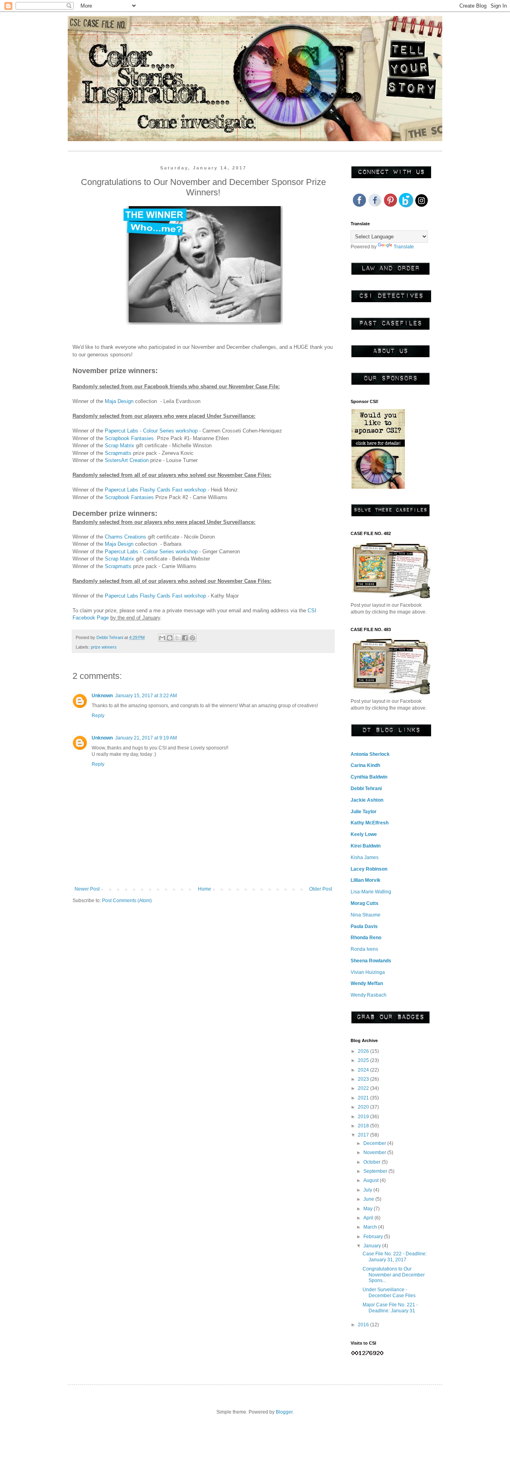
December (375, 1143)
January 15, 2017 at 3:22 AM (146, 695)
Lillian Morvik (366, 880)
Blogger (284, 1412)
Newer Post (87, 889)
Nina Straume (366, 915)
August (371, 1180)
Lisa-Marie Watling (371, 892)
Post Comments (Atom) (127, 900)
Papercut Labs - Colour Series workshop (151, 431)
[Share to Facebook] (185, 638)
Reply (98, 715)
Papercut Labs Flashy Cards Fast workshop (155, 490)
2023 (364, 1079)
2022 (364, 1088)
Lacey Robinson (369, 869)
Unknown (102, 695)
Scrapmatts (119, 453)
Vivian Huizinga (368, 972)
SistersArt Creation (127, 460)
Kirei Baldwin (366, 846)
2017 (364, 1135)
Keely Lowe (364, 834)
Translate (404, 247)
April (369, 1218)
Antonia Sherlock (370, 754)
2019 (364, 1116)
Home (204, 889)
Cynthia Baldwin (369, 777)
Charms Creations (125, 537)
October (372, 1162)
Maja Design (119, 401)
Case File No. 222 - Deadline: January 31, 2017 (395, 1256)
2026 (364, 1051)
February (373, 1236)
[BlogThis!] (170, 638)
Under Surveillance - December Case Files (389, 1292)
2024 (364, 1070)
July (368, 1190)
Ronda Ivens (364, 949)
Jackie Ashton (367, 800)
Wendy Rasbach (368, 995)
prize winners (104, 647)
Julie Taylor (364, 811)
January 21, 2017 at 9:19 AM (146, 738)
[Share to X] (177, 638)
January (372, 1246)
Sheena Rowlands (371, 961)
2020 (364, 1107)
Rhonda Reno (366, 937)
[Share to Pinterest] (192, 638)
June (369, 1199)
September (375, 1171)
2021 (364, 1098)
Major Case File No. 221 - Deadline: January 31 (390, 1307)
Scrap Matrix (119, 445)
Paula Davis (364, 926)
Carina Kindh (365, 765)
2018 (364, 1126)
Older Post (320, 889)
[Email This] (162, 638)
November (375, 1152)
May (368, 1208)
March (370, 1227)
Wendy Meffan (367, 983)
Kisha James (365, 857)
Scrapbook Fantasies (130, 438)
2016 (364, 1324)
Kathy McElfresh (369, 823)
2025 (364, 1060)
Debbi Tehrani (366, 788)
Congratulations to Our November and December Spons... (394, 1274)
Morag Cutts (365, 903)
